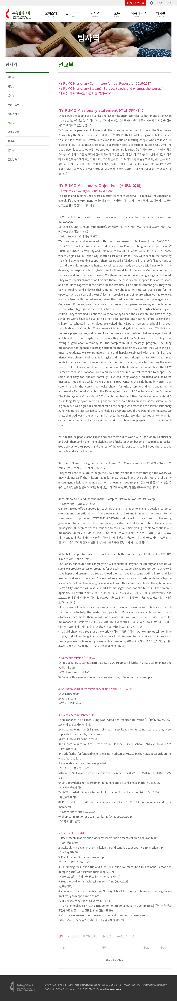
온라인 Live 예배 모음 (135, 2)
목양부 (11, 86)
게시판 (160, 14)
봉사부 (11, 95)
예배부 (11, 141)
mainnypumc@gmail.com (155, 984)
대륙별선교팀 (90, 936)
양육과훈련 (138, 14)
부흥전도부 (13, 104)
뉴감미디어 (73, 14)
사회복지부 (13, 113)
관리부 (11, 77)
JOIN (169, 2)
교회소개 (51, 14)
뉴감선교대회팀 (125, 936)
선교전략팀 (107, 936)
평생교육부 (13, 132)
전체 (60, 936)
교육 (117, 14)
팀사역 (95, 14)
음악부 (11, 150)
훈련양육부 (13, 159)
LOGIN (160, 2)
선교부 (11, 123)
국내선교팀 (73, 936)
